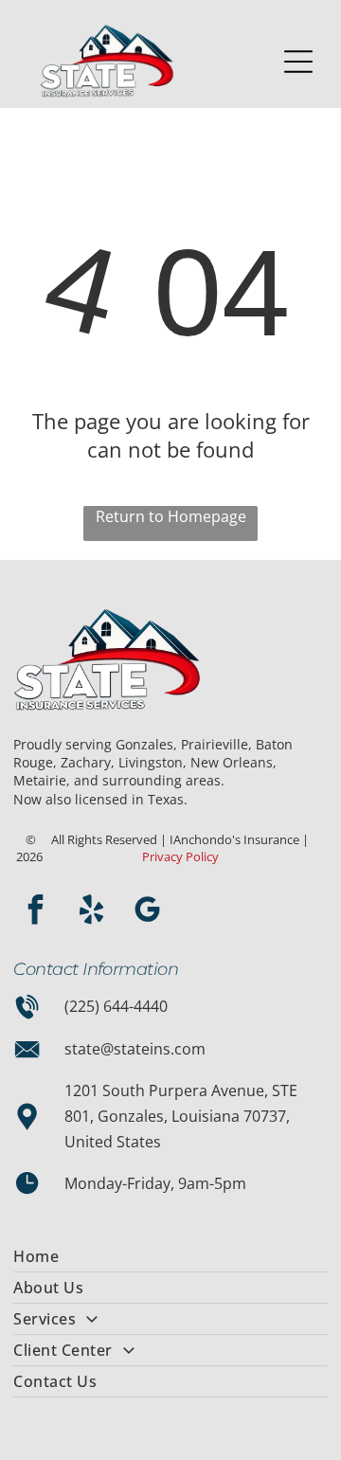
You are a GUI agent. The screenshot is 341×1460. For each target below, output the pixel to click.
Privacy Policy (180, 856)
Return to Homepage (171, 516)
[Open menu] (298, 61)
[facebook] (35, 912)
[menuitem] (170, 1256)
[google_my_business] (147, 912)
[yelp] (91, 912)
